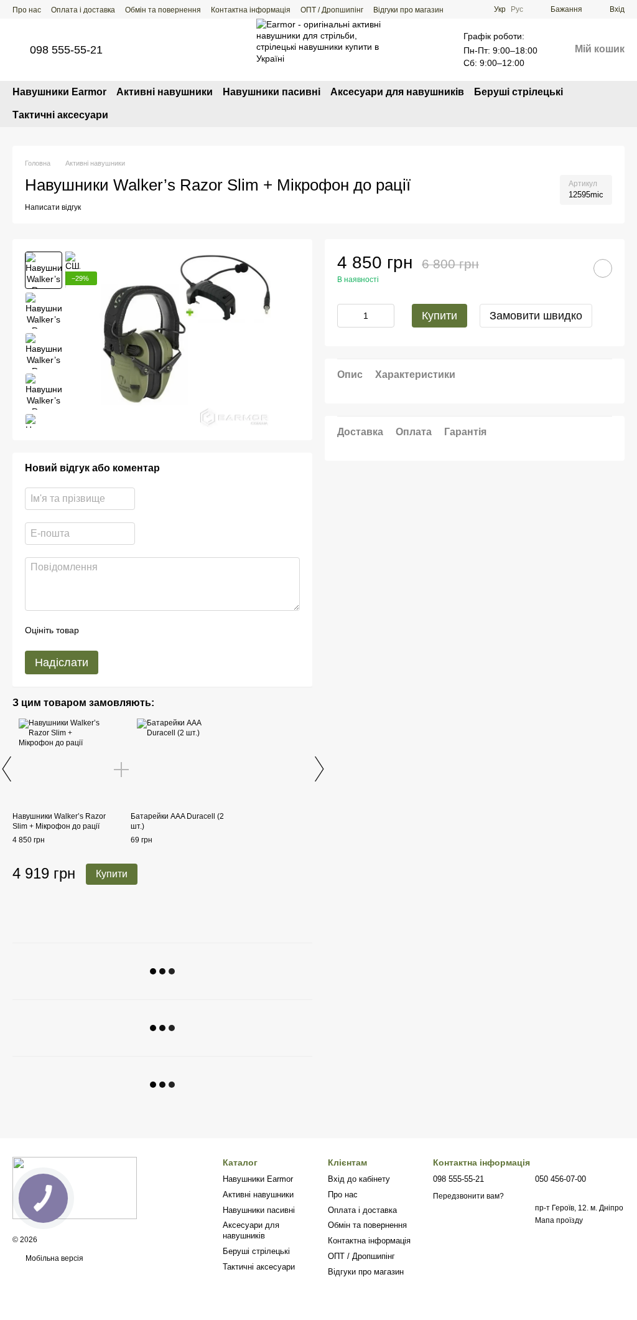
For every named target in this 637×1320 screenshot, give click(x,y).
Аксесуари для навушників (397, 92)
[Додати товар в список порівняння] (571, 268)
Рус (517, 9)
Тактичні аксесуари (60, 115)
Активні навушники (164, 92)
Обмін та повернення (163, 10)
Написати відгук (53, 207)
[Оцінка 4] (159, 630)
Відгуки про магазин (408, 10)
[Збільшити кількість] (385, 315)
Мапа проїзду (559, 1220)
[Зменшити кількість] (346, 315)
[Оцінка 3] (139, 630)
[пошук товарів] (615, 104)
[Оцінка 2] (119, 630)
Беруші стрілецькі (518, 92)
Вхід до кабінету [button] (359, 1179)
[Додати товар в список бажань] (602, 268)
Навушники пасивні (271, 92)
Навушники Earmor (59, 92)
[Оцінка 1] (99, 630)
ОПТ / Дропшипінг (331, 10)
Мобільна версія (53, 1258)
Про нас (26, 10)
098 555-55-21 (66, 49)
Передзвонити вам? (468, 1196)
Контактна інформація (251, 10)
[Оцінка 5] (179, 630)
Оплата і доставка (83, 10)
